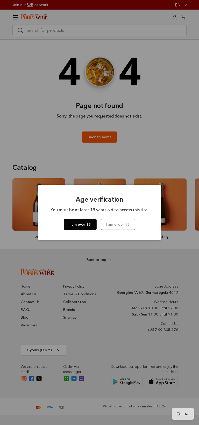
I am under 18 (118, 224)
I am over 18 (80, 224)
